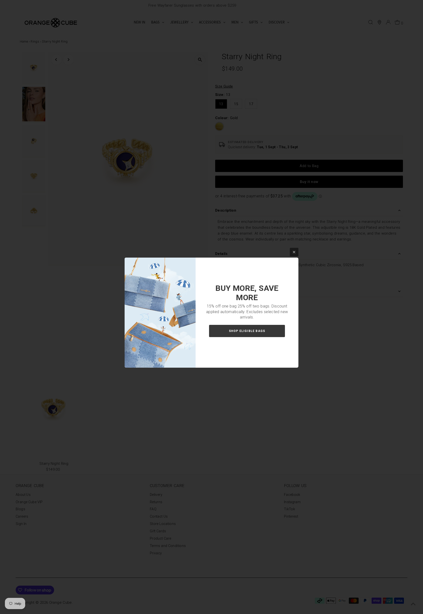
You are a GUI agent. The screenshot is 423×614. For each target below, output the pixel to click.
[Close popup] (294, 252)
